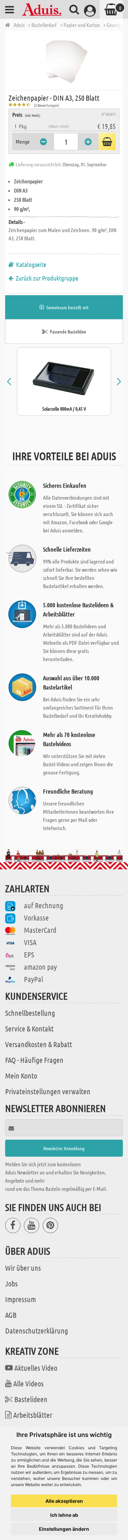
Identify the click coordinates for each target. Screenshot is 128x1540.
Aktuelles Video (35, 1367)
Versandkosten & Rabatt (38, 1044)
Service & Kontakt (29, 1028)
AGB (10, 1314)
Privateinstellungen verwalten (47, 1091)
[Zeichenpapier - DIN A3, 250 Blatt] (66, 60)
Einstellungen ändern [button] (64, 1529)
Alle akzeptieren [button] (64, 1501)
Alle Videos (28, 1383)
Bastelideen (30, 1399)
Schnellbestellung (30, 1012)
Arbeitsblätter (32, 1414)
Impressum (20, 1299)
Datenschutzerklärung (36, 1330)
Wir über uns (23, 1267)
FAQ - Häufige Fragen (34, 1059)
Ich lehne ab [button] (64, 1515)
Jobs (11, 1283)
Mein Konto (21, 1075)
